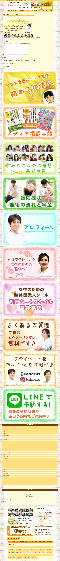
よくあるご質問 (49, 10)
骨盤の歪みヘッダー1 (19, 14)
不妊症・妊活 (5, 484)
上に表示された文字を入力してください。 (10, 63)
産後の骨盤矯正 (19, 557)
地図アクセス (34, 10)
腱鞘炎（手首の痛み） (6, 460)
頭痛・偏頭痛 (5, 450)
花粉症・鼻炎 (49, 552)
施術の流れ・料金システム (25, 10)
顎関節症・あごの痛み (6, 454)
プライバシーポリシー (6, 502)
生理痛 (4, 469)
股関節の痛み (5, 439)
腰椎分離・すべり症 (6, 435)
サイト (4, 59)
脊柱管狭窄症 (5, 433)
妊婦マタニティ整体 (26, 557)
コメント (5, 54)
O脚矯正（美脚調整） (6, 475)
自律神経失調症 (5, 473)
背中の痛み (41, 549)
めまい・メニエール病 (6, 452)
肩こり (27, 549)
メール (4, 57)
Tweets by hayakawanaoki (6, 499)
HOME (9, 10)
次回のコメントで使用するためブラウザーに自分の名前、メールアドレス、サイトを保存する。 (20, 60)
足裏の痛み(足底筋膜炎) (6, 441)
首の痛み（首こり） (34, 549)
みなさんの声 (41, 10)
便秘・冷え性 (5, 467)
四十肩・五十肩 (5, 456)
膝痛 (3, 437)
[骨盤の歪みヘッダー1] (30, 28)
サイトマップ (5, 501)
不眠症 (4, 471)
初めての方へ (15, 10)
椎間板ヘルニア (5, 431)
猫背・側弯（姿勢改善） (7, 477)
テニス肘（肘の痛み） (6, 458)
